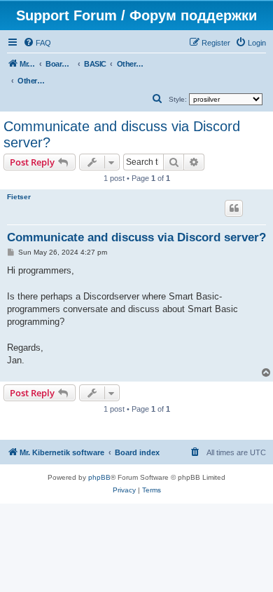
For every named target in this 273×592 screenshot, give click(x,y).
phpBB (99, 477)
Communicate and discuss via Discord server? (122, 134)
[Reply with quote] (234, 208)
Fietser (19, 197)
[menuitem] (37, 42)
